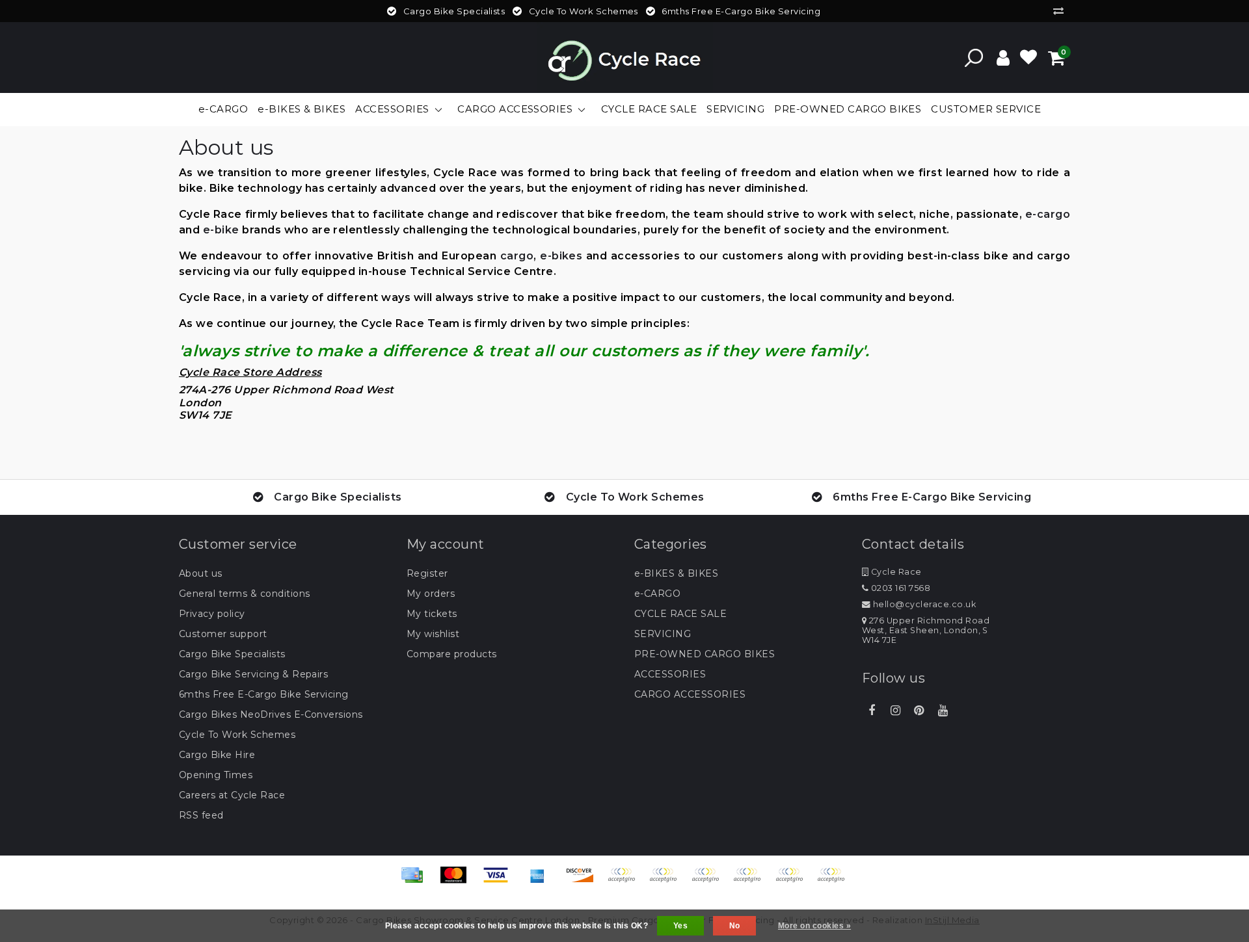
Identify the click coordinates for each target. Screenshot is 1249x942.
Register (427, 573)
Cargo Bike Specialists (232, 654)
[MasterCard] (458, 881)
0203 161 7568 (899, 588)
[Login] (1003, 58)
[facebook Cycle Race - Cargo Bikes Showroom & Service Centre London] (871, 711)
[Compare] (1061, 11)
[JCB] (626, 881)
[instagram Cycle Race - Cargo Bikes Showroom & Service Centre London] (895, 711)
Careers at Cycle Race (232, 795)
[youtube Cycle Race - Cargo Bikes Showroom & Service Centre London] (942, 711)
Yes (680, 925)
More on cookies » (814, 925)
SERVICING (662, 634)
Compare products (452, 654)
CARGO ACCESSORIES (689, 694)
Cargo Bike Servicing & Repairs (253, 674)
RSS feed (201, 815)
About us (200, 573)
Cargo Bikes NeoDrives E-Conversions (271, 714)
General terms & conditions (244, 593)
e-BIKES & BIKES (676, 573)
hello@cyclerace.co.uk (924, 604)
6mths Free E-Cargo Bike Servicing (264, 694)
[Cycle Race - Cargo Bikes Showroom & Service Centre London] (625, 57)
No (734, 925)
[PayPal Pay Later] (793, 881)
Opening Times (215, 775)
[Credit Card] (416, 881)
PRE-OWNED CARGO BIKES (704, 654)
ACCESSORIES (670, 674)
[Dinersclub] (667, 881)
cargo (516, 256)
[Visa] (500, 881)
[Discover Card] (584, 881)
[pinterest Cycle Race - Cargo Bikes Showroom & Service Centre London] (919, 711)
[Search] (973, 58)
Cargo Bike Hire (217, 755)
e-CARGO (657, 593)
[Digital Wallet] (710, 881)
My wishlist (433, 634)
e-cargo (1047, 214)
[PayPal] (751, 881)
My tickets (432, 614)
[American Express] (542, 881)
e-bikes (561, 256)
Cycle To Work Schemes (237, 734)
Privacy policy (212, 614)
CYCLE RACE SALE (680, 614)
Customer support (223, 634)
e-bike (221, 230)
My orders (431, 593)
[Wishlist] (1028, 58)
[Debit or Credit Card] (833, 881)
